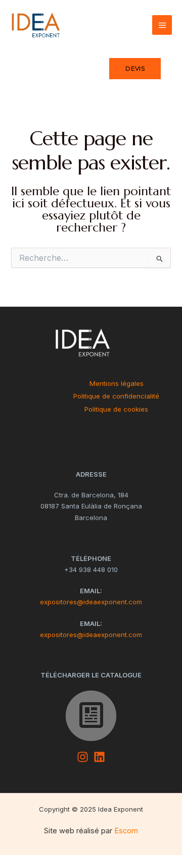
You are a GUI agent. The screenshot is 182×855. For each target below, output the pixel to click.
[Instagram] (82, 757)
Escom (126, 830)
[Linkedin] (99, 757)
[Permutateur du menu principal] (162, 25)
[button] (135, 68)
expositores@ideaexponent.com (91, 602)
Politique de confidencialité (116, 396)
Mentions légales (116, 383)
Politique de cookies (116, 409)
